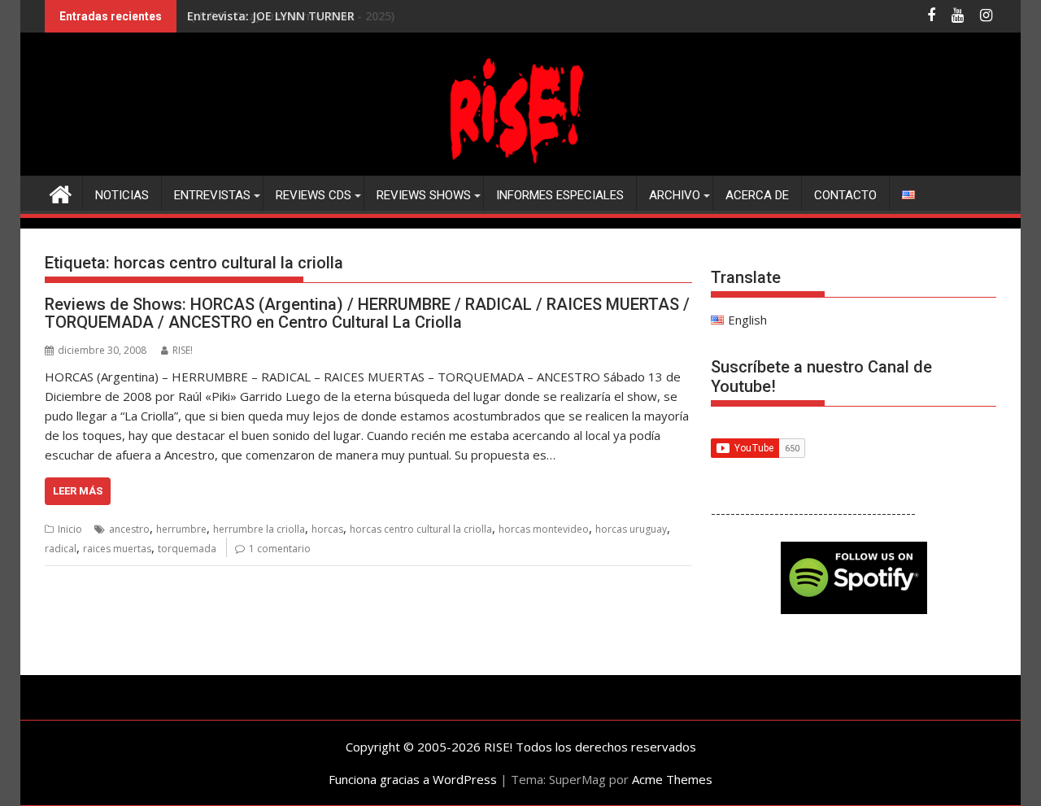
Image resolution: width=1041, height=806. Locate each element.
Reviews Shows (424, 195)
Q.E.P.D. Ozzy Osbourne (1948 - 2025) (290, 16)
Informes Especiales (560, 195)
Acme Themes (672, 779)
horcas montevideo (544, 529)
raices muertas (117, 548)
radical (60, 548)
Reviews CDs (313, 195)
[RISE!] (520, 166)
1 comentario (280, 548)
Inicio (70, 529)
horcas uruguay (631, 529)
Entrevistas (212, 195)
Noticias (122, 195)
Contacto (845, 195)
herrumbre (181, 529)
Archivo (674, 195)
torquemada (187, 548)
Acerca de (757, 195)
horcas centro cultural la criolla (421, 529)
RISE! (182, 350)
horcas (327, 529)
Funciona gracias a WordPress (413, 779)
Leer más (77, 491)
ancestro (129, 529)
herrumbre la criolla (259, 529)
